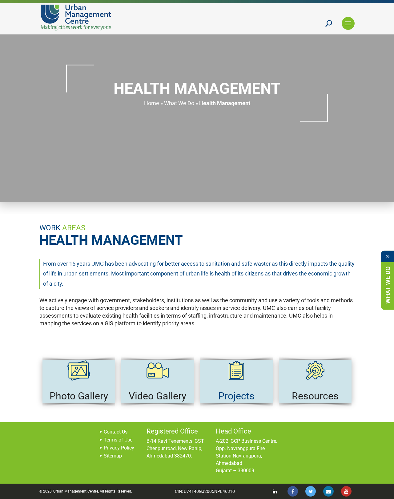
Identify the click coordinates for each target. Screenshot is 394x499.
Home (151, 103)
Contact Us (115, 432)
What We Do (179, 103)
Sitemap (113, 456)
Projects (236, 396)
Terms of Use (118, 440)
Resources (315, 396)
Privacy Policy (119, 448)
